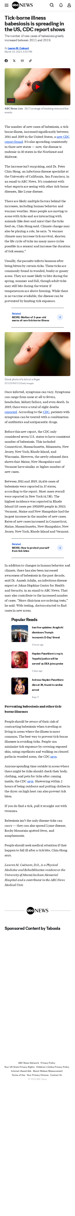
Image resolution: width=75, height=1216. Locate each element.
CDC (46, 411)
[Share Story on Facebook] (6, 61)
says (53, 756)
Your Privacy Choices (38, 1075)
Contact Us (56, 1075)
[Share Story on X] (14, 61)
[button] (6, 5)
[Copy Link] (30, 61)
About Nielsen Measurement (48, 1071)
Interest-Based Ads (21, 1071)
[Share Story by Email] (22, 61)
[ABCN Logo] (22, 5)
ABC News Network (28, 1063)
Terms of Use (18, 1075)
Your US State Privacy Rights (19, 1067)
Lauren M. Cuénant (18, 48)
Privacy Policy (48, 1063)
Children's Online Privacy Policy (52, 1067)
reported (11, 411)
